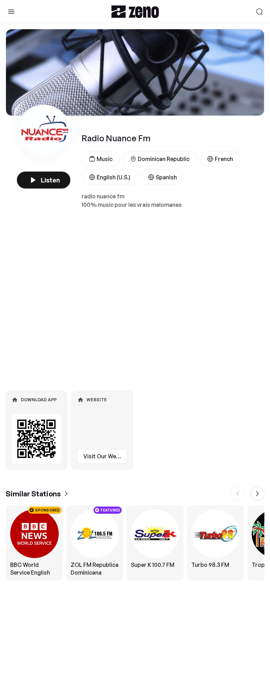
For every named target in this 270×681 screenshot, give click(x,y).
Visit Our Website (105, 456)
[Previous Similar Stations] (238, 494)
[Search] (259, 11)
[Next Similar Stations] (257, 494)
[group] (135, 543)
